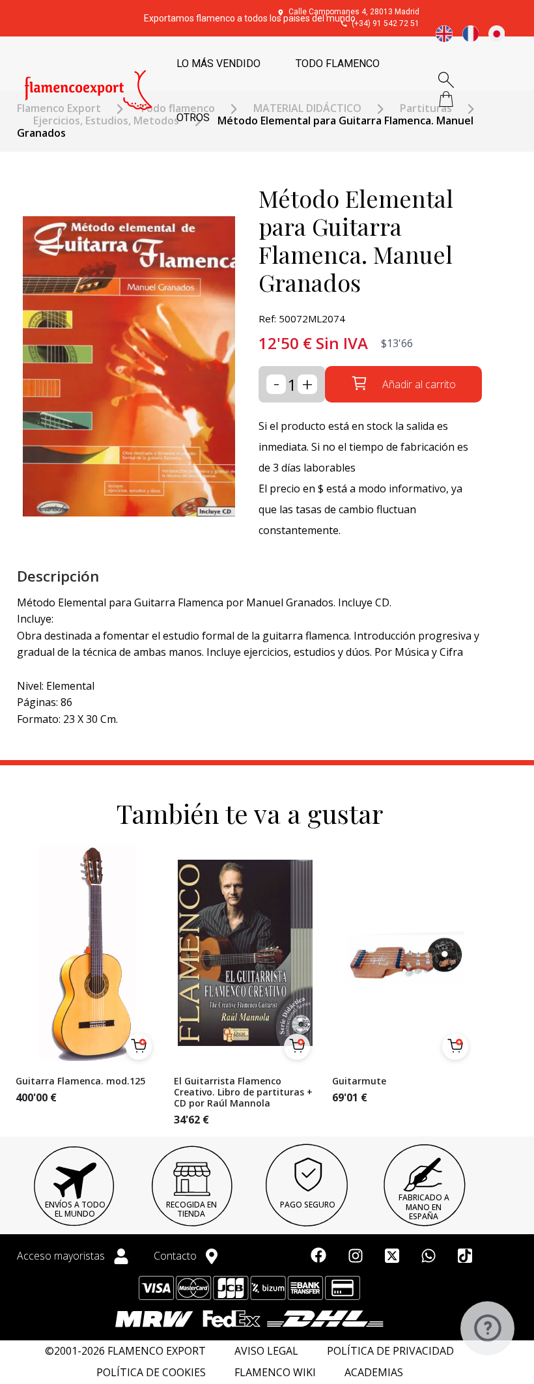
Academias (373, 1372)
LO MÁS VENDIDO (218, 63)
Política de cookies (151, 1372)
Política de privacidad (390, 1351)
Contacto (176, 1256)
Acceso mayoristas (62, 1256)
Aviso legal (266, 1351)
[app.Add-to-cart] (139, 1047)
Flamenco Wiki (275, 1372)
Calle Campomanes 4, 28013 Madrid (353, 11)
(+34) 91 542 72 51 (385, 23)
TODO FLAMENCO (338, 63)
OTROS (193, 117)
